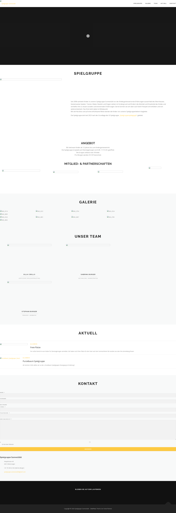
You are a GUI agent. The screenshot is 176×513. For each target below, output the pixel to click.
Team (155, 3)
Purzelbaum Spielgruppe (34, 361)
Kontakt (173, 3)
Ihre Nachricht (6, 419)
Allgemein (33, 344)
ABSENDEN (88, 449)
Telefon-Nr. (5, 413)
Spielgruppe (137, 3)
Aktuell (164, 3)
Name (2, 392)
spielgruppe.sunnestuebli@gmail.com (14, 472)
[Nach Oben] (168, 504)
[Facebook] (88, 495)
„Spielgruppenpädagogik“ (128, 115)
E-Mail (3, 407)
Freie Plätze (35, 347)
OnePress (93, 509)
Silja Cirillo (29, 274)
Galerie (148, 3)
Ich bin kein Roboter (8, 444)
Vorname (3, 398)
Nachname (3, 404)
